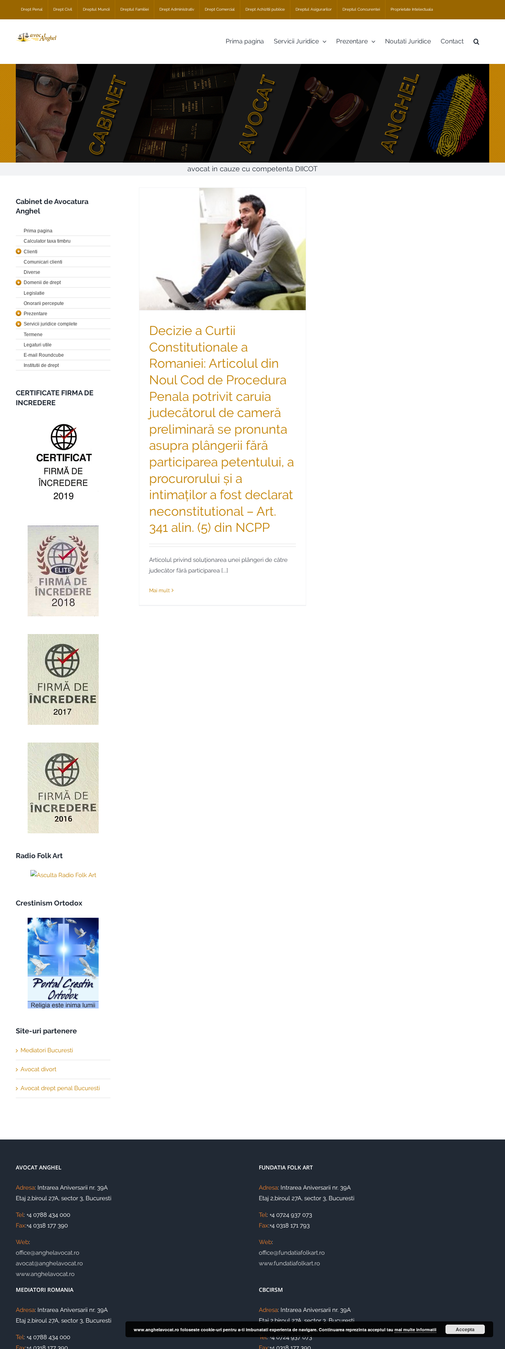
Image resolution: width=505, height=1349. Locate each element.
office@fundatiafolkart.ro (292, 1252)
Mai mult (159, 590)
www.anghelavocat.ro (45, 1274)
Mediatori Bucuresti (47, 1050)
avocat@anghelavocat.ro (49, 1263)
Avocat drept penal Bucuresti (60, 1088)
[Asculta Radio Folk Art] (63, 875)
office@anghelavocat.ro (47, 1252)
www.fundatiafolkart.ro (289, 1263)
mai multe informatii (415, 1329)
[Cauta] (476, 41)
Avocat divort (38, 1069)
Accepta (465, 1329)
